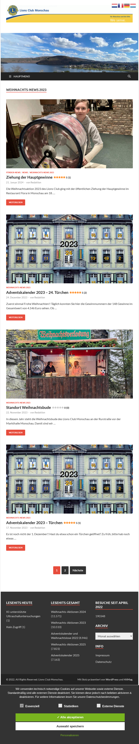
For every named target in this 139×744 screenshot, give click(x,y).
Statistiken (71, 706)
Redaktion (36, 182)
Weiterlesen (14, 201)
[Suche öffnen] (129, 76)
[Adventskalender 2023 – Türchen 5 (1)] (69, 479)
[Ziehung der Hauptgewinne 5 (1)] (69, 133)
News (25, 172)
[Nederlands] (115, 5)
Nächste (78, 570)
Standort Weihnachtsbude (37, 407)
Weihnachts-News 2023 (42, 172)
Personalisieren (69, 735)
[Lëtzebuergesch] (133, 5)
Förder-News (13, 172)
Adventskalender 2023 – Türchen (43, 522)
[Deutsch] (127, 5)
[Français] (121, 5)
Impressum (102, 655)
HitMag (128, 679)
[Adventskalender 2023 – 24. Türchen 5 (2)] (69, 249)
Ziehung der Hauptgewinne (38, 177)
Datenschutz (103, 661)
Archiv (101, 626)
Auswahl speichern (70, 726)
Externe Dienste (113, 706)
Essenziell (32, 706)
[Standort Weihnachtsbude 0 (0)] (69, 364)
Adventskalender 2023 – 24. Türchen (46, 292)
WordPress (112, 679)
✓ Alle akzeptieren (70, 717)
